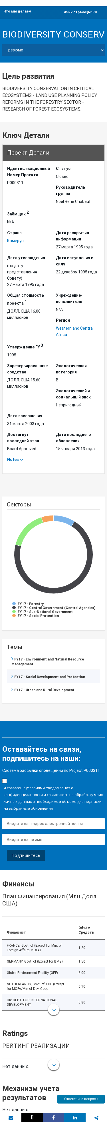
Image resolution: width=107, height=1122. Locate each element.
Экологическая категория (71, 368)
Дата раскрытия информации (72, 235)
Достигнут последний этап (23, 437)
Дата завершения (24, 416)
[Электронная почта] (11, 1117)
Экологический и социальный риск (73, 393)
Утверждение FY (25, 346)
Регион (63, 320)
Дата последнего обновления (73, 437)
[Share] (53, 1117)
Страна (14, 232)
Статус (63, 168)
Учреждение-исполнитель (69, 298)
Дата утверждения (26, 257)
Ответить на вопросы (81, 1099)
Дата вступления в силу (74, 260)
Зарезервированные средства (27, 368)
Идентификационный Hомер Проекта (28, 171)
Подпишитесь (26, 855)
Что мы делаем (17, 11)
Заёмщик (18, 213)
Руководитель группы (70, 190)
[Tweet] (32, 1117)
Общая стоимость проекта (25, 299)
